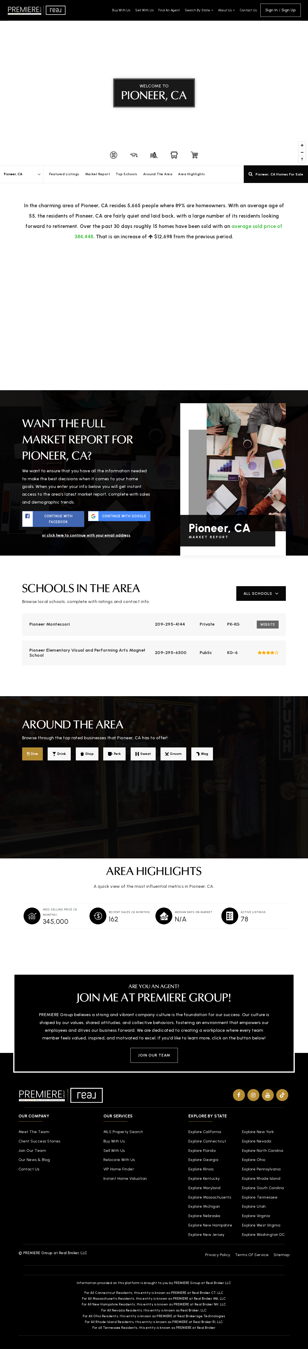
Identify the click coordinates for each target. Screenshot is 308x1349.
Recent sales (129, 912)
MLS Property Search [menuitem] (123, 1131)
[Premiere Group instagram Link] (253, 1095)
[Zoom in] (302, 145)
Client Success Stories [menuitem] (39, 1141)
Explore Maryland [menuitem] (204, 1188)
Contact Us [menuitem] (248, 10)
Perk (117, 754)
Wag (204, 754)
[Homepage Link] (36, 10)
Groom (175, 754)
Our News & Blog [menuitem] (34, 1159)
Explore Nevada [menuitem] (256, 1141)
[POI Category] (113, 155)
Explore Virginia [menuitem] (256, 1215)
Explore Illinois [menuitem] (201, 1169)
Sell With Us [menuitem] (144, 10)
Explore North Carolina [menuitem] (262, 1150)
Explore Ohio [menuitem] (253, 1159)
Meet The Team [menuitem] (34, 1131)
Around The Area (158, 174)
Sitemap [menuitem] (282, 1254)
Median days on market (193, 912)
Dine (34, 754)
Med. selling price (60, 912)
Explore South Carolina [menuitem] (263, 1188)
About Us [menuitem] (225, 10)
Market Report (97, 174)
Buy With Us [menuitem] (121, 10)
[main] (154, 478)
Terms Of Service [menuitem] (252, 1254)
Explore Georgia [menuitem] (203, 1159)
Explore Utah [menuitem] (254, 1206)
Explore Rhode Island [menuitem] (261, 1178)
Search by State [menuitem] (198, 10)
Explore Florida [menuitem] (202, 1150)
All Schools (258, 593)
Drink (61, 754)
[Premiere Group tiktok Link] (282, 1095)
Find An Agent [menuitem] (169, 10)
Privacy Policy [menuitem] (217, 1254)
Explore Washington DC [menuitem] (263, 1234)
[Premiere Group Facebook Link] (239, 1095)
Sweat (145, 754)
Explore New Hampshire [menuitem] (210, 1225)
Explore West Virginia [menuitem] (261, 1225)
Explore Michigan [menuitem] (204, 1206)
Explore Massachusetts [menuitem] (209, 1197)
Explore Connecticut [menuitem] (207, 1141)
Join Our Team (154, 1055)
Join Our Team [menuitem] (32, 1150)
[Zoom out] (302, 152)
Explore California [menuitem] (204, 1131)
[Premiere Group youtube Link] (268, 1095)
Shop (89, 754)
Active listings (253, 912)
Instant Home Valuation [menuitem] (125, 1178)
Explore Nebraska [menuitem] (204, 1215)
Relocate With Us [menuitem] (119, 1159)
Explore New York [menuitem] (258, 1131)
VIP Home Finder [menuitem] (118, 1169)
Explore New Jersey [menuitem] (206, 1234)
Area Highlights (191, 174)
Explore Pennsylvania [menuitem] (261, 1169)
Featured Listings (64, 174)
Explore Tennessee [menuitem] (260, 1197)
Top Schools (126, 174)
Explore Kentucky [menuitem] (204, 1178)
